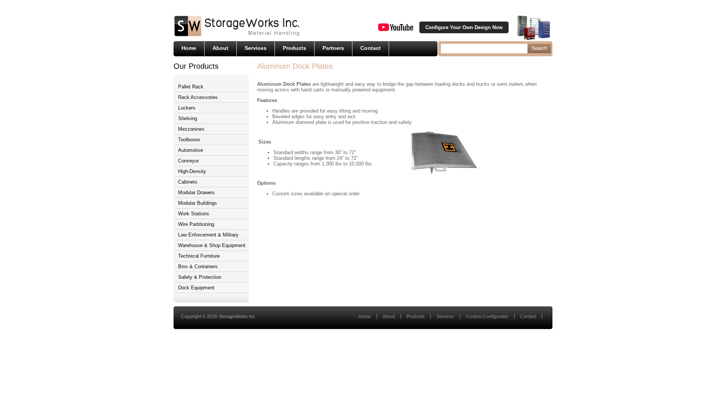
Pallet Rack (190, 87)
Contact (370, 48)
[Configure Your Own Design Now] (533, 27)
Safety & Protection (199, 277)
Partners (333, 48)
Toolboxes (189, 139)
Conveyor (188, 161)
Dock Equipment (196, 288)
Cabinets (187, 182)
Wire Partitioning (196, 224)
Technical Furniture (199, 256)
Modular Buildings (197, 203)
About (220, 48)
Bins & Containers (198, 266)
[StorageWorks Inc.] (237, 36)
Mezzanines (191, 129)
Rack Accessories (198, 97)
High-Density (192, 171)
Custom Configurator (487, 316)
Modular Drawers (196, 192)
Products (294, 48)
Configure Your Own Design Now (464, 27)
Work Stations (193, 213)
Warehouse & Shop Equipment (211, 245)
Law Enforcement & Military (208, 235)
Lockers (186, 108)
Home (189, 48)
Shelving (187, 118)
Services (256, 48)
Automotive (190, 150)
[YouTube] (395, 29)
